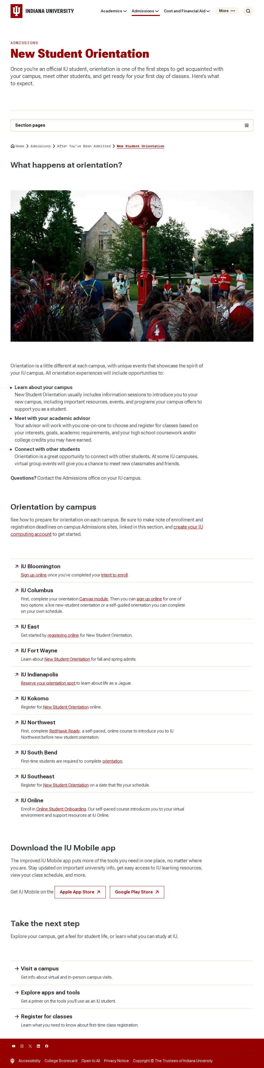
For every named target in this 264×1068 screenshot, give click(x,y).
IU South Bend (39, 753)
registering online (63, 635)
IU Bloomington (40, 566)
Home (20, 146)
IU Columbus (37, 590)
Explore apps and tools (50, 992)
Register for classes (46, 1016)
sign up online (149, 599)
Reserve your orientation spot (48, 683)
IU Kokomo (35, 698)
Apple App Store (77, 892)
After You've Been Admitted (84, 146)
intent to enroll (114, 575)
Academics (111, 11)
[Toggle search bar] (248, 11)
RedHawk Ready (64, 731)
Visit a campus (40, 969)
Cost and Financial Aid (184, 11)
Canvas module (93, 599)
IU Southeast (37, 776)
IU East (30, 627)
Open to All (90, 1061)
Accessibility (29, 1061)
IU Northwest (38, 722)
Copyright (141, 1061)
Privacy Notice (116, 1061)
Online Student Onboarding (61, 809)
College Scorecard (61, 1061)
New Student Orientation (67, 659)
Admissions (143, 11)
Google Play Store (134, 892)
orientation (112, 761)
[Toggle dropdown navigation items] (125, 11)
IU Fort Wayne (39, 651)
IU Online (32, 800)
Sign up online (34, 575)
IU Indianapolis (39, 674)
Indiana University (198, 1061)
